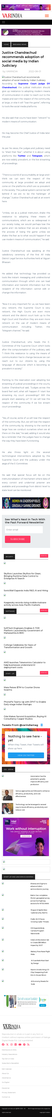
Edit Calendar (7, 1069)
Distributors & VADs (9, 1050)
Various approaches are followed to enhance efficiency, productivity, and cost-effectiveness (33, 793)
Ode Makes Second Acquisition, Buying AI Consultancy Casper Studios (25, 717)
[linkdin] (16, 1045)
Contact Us (6, 1097)
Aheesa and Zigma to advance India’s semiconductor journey (39, 886)
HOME (6, 44)
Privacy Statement (9, 1092)
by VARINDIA (10, 71)
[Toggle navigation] (3, 22)
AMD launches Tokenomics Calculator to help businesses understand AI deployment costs (25, 665)
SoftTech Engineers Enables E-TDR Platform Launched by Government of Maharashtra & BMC (23, 630)
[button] (46, 15)
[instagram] (12, 1045)
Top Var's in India (8, 1059)
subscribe (17, 539)
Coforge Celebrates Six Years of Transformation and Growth (20, 646)
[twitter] (8, 1045)
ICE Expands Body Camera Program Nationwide (37, 930)
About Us (5, 1073)
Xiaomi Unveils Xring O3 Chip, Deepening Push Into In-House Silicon (40, 972)
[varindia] (29, 1045)
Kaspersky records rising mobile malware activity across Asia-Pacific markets (25, 603)
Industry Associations (9, 1054)
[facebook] (4, 1045)
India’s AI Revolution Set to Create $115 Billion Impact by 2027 (40, 942)
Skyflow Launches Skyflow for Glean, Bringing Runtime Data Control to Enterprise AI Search (22, 576)
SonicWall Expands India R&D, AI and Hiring (26, 590)
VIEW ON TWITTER (26, 755)
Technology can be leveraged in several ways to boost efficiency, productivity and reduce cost (31, 807)
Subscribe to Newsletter (10, 1063)
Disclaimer (6, 1088)
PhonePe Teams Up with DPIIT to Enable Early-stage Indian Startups (25, 703)
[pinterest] (25, 1045)
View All (44, 556)
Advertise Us (6, 1078)
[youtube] (21, 1045)
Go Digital (5, 1082)
